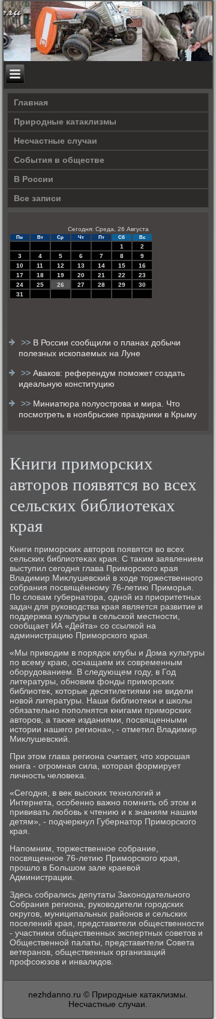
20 (81, 275)
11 (40, 265)
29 (121, 284)
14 (101, 265)
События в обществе (59, 160)
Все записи (37, 198)
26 (60, 284)
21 (101, 275)
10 (19, 265)
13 (81, 265)
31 (19, 294)
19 (60, 275)
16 (142, 265)
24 (19, 284)
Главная (31, 102)
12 (60, 265)
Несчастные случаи (55, 140)
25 (40, 284)
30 (142, 284)
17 (19, 275)
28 (101, 284)
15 (121, 265)
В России (33, 179)
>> (27, 342)
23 (142, 275)
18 (40, 275)
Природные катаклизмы (65, 121)
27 (81, 284)
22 (121, 275)
